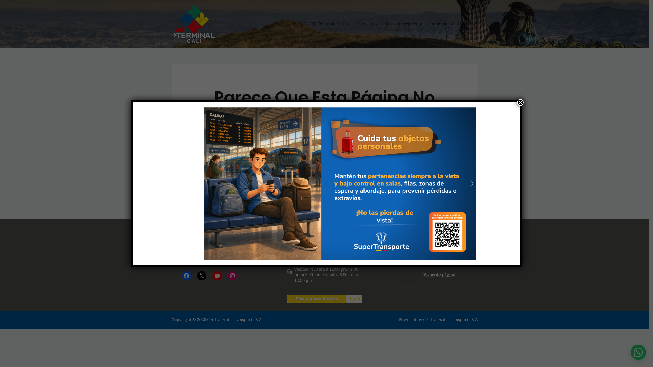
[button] (181, 183)
